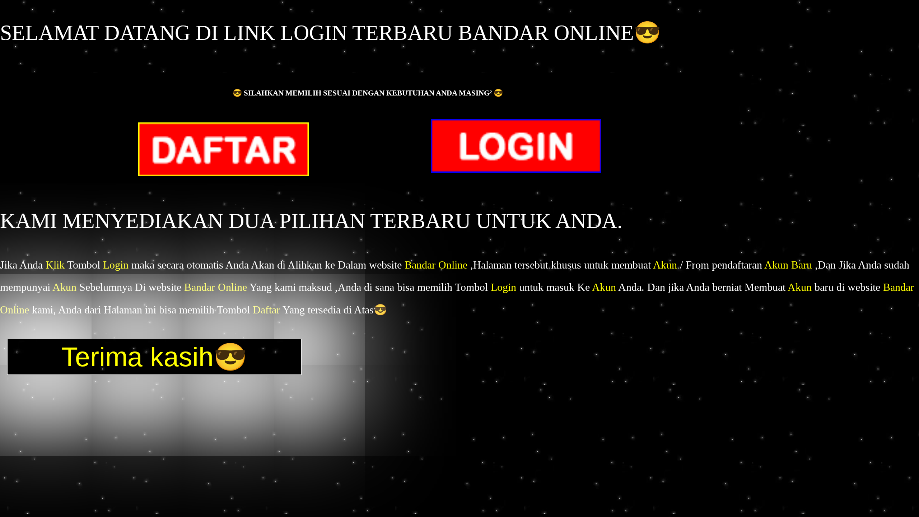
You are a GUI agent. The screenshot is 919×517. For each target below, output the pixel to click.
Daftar (268, 310)
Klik (56, 265)
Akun (666, 265)
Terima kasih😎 (154, 357)
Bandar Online (437, 265)
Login (117, 265)
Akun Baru (789, 265)
